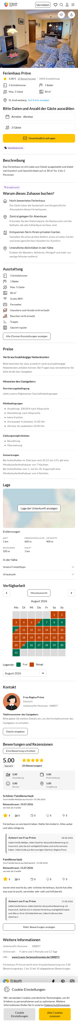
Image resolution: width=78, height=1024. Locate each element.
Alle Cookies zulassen (55, 1014)
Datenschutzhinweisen (57, 1004)
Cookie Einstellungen (19, 1014)
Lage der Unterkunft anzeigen (39, 508)
